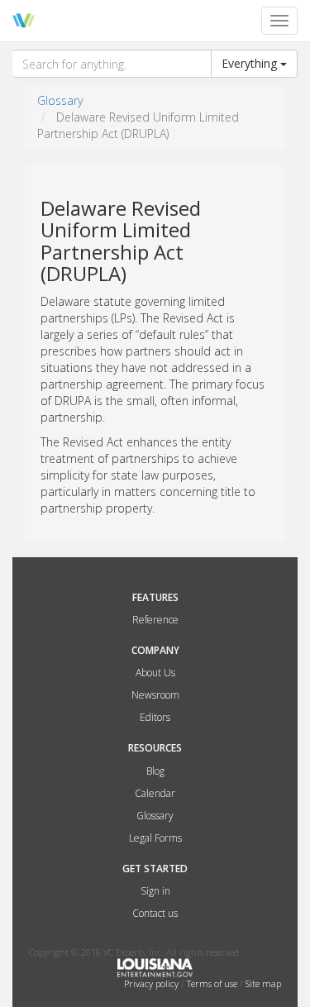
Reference (155, 620)
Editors (155, 717)
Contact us (155, 913)
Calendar (155, 793)
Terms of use (213, 983)
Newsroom (155, 695)
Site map (263, 983)
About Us (155, 673)
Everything (251, 63)
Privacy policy (152, 983)
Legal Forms (155, 838)
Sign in (155, 891)
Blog (155, 771)
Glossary (60, 100)
